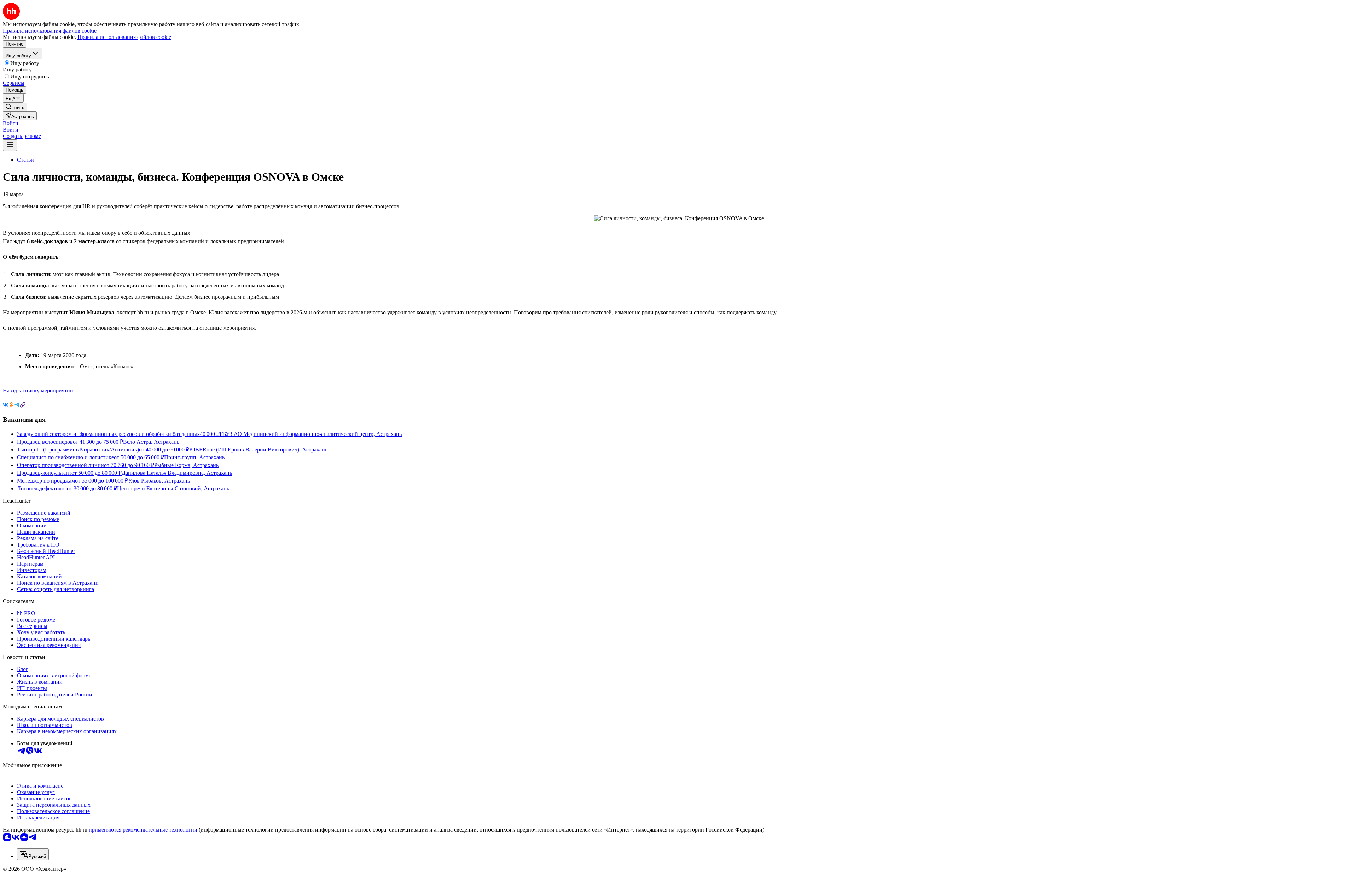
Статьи (25, 160)
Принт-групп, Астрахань (194, 457)
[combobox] (33, 854)
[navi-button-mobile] (10, 145)
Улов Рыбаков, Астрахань (159, 481)
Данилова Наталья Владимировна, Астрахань (177, 473)
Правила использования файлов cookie (124, 37)
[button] (10, 123)
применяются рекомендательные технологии (143, 830)
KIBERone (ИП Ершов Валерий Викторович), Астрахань (258, 450)
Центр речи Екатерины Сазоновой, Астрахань (173, 488)
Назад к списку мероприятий (38, 390)
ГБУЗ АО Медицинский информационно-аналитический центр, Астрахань (311, 434)
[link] (15, 107)
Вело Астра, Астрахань (151, 442)
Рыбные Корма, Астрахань (186, 465)
